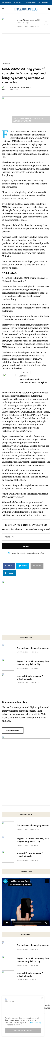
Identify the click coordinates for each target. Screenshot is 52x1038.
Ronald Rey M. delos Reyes (21, 87)
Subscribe (17, 2)
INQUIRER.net (43, 2)
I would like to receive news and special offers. (27, 553)
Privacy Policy (35, 1022)
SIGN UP (26, 546)
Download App (29, 2)
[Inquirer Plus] (26, 9)
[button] (12, 730)
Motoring (6, 64)
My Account (6, 2)
